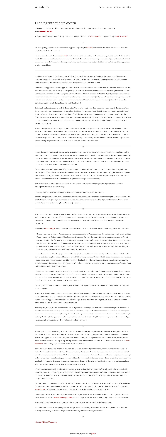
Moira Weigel (50, 228)
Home (102, 7)
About (109, 7)
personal (42, 31)
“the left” (89, 48)
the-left (49, 31)
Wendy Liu (42, 7)
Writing (117, 7)
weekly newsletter (120, 36)
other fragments (95, 36)
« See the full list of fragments (46, 422)
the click (64, 56)
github (93, 434)
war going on (40, 389)
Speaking (127, 7)
